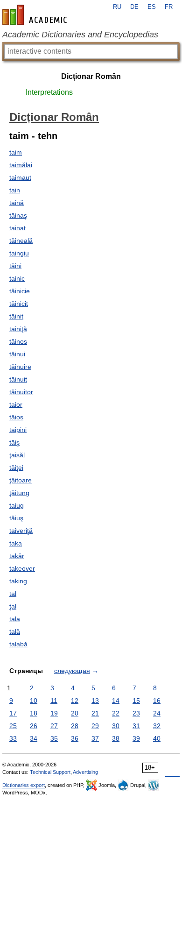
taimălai (20, 165)
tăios (16, 417)
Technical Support (50, 772)
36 (74, 738)
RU (117, 7)
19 (54, 713)
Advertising (85, 772)
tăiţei (16, 467)
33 (13, 738)
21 (95, 713)
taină (16, 202)
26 (33, 726)
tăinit (16, 316)
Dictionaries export (23, 785)
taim (15, 152)
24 (157, 713)
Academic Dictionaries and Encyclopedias (80, 34)
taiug (16, 505)
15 (136, 700)
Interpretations (49, 92)
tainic (17, 278)
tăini (15, 265)
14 (115, 700)
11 (53, 700)
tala (14, 619)
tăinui (17, 354)
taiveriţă (21, 530)
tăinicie (19, 291)
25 (13, 726)
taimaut (20, 177)
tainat (17, 228)
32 (157, 726)
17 (13, 713)
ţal (12, 606)
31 (136, 726)
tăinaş (18, 215)
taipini (18, 429)
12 (74, 700)
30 (115, 726)
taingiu (19, 253)
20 (74, 713)
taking (18, 581)
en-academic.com (36, 15)
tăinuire (20, 366)
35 (54, 738)
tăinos (18, 341)
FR (169, 7)
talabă (18, 644)
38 (115, 738)
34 (33, 738)
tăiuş (16, 518)
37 (95, 738)
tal (12, 593)
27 (54, 726)
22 (115, 713)
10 (33, 700)
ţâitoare (20, 480)
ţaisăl (17, 455)
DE (134, 7)
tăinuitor (21, 392)
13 (95, 700)
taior (15, 404)
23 (136, 713)
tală (14, 631)
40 (157, 738)
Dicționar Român (91, 76)
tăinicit (18, 303)
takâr (16, 556)
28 (74, 726)
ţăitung (19, 492)
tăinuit (18, 379)
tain (14, 190)
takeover (22, 568)
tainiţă (18, 329)
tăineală (21, 240)
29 (95, 726)
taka (15, 543)
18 (33, 713)
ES (151, 7)
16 (157, 700)
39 (136, 738)
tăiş (14, 442)
